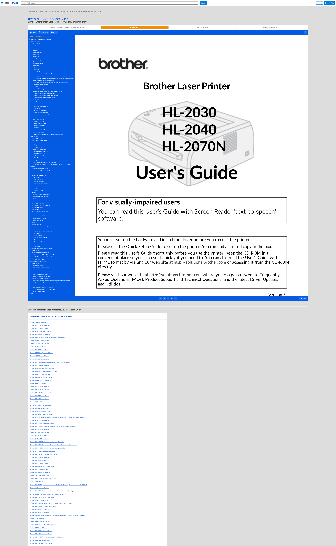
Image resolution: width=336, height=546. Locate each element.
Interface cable (36, 45)
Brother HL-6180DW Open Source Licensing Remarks (47, 442)
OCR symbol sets (38, 239)
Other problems (35, 213)
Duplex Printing (35, 86)
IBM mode (36, 244)
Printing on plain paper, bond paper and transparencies (46, 73)
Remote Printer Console (38, 132)
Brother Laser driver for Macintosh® (43, 114)
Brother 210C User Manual (38, 528)
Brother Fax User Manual (38, 460)
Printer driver (35, 102)
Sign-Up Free (329, 3)
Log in (320, 3)
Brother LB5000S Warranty (38, 402)
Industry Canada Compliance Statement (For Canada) (45, 282)
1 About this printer (35, 41)
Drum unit (35, 186)
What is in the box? (36, 43)
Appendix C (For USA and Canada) (38, 261)
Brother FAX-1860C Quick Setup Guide (42, 451)
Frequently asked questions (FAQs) (41, 267)
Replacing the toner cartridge (41, 183)
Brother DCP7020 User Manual (40, 374)
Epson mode (37, 246)
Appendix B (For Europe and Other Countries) (41, 248)
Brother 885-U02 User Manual (39, 432)
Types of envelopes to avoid (41, 84)
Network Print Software (40, 125)
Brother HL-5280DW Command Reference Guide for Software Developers (53, 445)
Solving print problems (37, 220)
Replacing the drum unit (40, 190)
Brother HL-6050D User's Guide (40, 472)
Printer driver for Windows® (41, 112)
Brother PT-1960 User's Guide (39, 365)
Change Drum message (39, 188)
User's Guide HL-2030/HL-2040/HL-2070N (40, 39)
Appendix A (33, 222)
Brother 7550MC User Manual (39, 343)
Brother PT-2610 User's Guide (39, 399)
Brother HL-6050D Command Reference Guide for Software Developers (52, 491)
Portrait (36, 67)
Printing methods (36, 71)
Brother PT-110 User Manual (39, 328)
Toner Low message (38, 179)
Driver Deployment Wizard (40, 123)
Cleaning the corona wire (39, 198)
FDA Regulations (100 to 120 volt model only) (44, 289)
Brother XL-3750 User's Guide (39, 475)
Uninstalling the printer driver (40, 110)
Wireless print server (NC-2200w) (40, 168)
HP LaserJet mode (38, 241)
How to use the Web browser (40, 229)
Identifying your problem (38, 203)
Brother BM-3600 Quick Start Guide (41, 353)
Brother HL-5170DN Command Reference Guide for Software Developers (53, 426)
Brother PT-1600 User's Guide (39, 429)
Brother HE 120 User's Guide (39, 469)
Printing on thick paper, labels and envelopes (43, 80)
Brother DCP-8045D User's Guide (40, 411)
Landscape (36, 69)
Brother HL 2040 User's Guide (39, 396)
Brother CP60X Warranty (38, 383)
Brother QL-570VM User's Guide (40, 331)
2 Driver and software (35, 99)
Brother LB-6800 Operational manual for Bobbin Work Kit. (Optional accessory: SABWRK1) (58, 485)
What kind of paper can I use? (39, 58)
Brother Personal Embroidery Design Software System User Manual (51, 503)
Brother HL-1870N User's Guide (40, 334)
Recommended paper (38, 63)
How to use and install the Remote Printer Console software (48, 134)
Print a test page (37, 142)
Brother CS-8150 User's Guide (39, 420)
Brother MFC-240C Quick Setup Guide (42, 497)
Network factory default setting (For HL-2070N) (44, 162)
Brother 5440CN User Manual (39, 500)
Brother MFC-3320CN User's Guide (41, 377)
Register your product (38, 265)
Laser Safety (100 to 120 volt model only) (43, 287)
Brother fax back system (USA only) (41, 276)
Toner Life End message (39, 181)
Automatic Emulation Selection (40, 129)
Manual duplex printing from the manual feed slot (46, 95)
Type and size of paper (38, 61)
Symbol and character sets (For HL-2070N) (42, 226)
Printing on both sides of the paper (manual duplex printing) (47, 91)
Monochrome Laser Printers (84, 11)
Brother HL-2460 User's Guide (39, 512)
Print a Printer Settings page (39, 149)
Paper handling (35, 209)
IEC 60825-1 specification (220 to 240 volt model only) (46, 257)
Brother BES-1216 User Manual (40, 540)
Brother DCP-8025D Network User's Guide (43, 371)
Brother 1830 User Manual (38, 346)
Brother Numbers (36, 250)
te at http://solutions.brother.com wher (176, 275)
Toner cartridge (36, 177)
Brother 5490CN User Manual (39, 488)
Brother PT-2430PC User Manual (40, 509)
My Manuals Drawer (308, 3)
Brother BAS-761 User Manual (39, 439)
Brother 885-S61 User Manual (39, 356)
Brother (48, 11)
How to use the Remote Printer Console (42, 231)
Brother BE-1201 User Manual (39, 389)
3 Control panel (34, 136)
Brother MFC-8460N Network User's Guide (43, 454)
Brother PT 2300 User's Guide (39, 359)
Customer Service (37, 270)
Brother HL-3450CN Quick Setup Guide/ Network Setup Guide (50, 362)
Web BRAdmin (37, 127)
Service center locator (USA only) (40, 272)
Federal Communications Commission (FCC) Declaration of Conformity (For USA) (51, 280)
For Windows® (36, 104)
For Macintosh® (37, 108)
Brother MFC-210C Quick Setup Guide (42, 466)
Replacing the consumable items (39, 175)
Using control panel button (40, 145)
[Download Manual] (305, 32)
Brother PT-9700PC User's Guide (40, 405)
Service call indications (37, 138)
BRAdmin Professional (39, 121)
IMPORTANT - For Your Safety (38, 259)
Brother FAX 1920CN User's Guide (41, 534)
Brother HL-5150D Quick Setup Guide (42, 423)
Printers (71, 11)
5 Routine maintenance (36, 173)
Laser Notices (35, 284)
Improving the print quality (39, 218)
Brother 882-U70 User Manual (39, 340)
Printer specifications (37, 224)
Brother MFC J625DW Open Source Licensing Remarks (47, 337)
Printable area (36, 65)
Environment (36, 56)
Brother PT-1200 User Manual (39, 386)
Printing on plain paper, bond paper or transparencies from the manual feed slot (53, 78)
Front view (35, 48)
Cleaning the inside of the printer (41, 196)
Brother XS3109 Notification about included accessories (47, 494)
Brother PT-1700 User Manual (39, 325)
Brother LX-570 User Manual (39, 463)
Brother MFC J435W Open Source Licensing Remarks (47, 537)
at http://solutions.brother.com (197, 262)
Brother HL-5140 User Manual (39, 457)
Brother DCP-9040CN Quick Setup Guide (43, 524)
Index (31, 293)
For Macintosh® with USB (39, 216)
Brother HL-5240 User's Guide (39, 350)
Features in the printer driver (41, 106)
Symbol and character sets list (40, 237)
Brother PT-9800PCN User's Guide (41, 531)
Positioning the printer (37, 52)
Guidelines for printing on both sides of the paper (45, 89)
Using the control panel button (41, 151)
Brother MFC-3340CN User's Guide (41, 543)
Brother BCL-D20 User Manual (39, 521)
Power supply (36, 54)
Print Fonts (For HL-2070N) (39, 155)
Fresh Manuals (33, 11)
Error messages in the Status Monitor (41, 205)
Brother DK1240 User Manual (39, 408)
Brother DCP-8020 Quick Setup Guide (42, 368)
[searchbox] (109, 2)
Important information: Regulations (40, 252)
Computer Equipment (59, 11)
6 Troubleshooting (34, 201)
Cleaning (34, 192)
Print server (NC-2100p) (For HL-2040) (41, 170)
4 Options (32, 166)
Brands (42, 11)
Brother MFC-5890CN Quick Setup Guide (43, 478)
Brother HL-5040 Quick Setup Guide (41, 414)
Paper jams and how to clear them (40, 211)
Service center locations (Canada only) (42, 274)
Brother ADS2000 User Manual (40, 482)
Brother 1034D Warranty (38, 518)
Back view (35, 50)
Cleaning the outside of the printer (41, 194)
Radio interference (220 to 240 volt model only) (44, 254)
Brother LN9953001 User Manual (40, 380)
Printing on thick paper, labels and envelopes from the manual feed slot (51, 82)
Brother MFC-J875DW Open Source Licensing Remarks (47, 448)
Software (34, 117)
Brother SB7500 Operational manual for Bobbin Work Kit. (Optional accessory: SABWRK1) (58, 515)
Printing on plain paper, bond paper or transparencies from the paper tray (52, 76)
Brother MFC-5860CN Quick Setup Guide (43, 506)
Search (203, 3)
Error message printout (37, 207)
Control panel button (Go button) (39, 140)
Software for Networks (38, 119)
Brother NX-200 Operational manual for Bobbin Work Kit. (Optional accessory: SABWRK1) (58, 417)
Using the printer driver (40, 147)
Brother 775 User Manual (38, 322)
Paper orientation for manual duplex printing (44, 97)
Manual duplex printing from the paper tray (44, 93)
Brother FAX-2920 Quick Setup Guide (42, 393)
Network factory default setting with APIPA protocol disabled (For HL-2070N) (51, 164)
